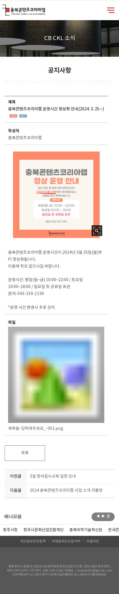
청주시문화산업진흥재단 (43, 530)
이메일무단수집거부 (66, 541)
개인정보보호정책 (33, 541)
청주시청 (10, 530)
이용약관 (92, 541)
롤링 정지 (108, 516)
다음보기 (103, 516)
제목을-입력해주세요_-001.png (35, 428)
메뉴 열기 (110, 10)
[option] (10, 530)
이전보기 (98, 516)
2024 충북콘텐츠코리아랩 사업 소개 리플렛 (66, 490)
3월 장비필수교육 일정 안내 (53, 476)
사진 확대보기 (97, 230)
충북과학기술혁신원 (85, 530)
